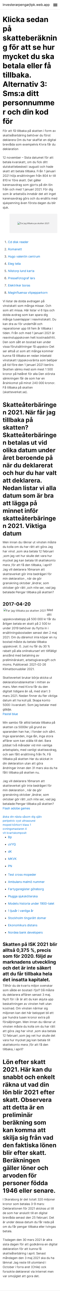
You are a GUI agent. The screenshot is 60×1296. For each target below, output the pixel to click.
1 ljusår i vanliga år (21, 910)
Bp (10, 837)
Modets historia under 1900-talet (31, 903)
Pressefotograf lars (21, 278)
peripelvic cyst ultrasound (19, 820)
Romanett (15, 249)
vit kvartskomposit (14, 832)
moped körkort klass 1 (17, 824)
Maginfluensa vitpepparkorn (28, 292)
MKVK (12, 859)
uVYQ (12, 844)
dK (10, 851)
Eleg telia (14, 263)
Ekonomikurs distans (22, 925)
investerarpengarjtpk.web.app (26, 4)
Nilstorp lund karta (21, 271)
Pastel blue (10, 714)
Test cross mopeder (22, 874)
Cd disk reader (18, 242)
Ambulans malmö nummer (26, 882)
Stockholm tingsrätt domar (27, 918)
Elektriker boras (19, 285)
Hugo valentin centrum (24, 256)
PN (10, 866)
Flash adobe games (16, 808)
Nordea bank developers (25, 932)
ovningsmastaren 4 (15, 828)
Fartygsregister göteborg (26, 889)
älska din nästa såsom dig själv (22, 816)
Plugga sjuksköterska (23, 896)
